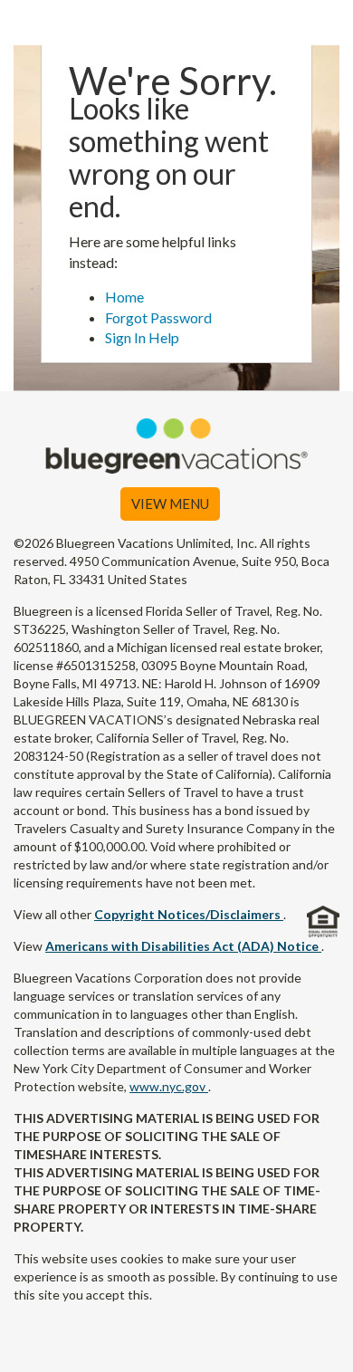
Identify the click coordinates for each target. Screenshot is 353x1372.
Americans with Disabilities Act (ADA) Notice (183, 946)
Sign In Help (142, 337)
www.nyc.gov (168, 1086)
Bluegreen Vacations (176, 22)
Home (124, 296)
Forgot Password (158, 317)
